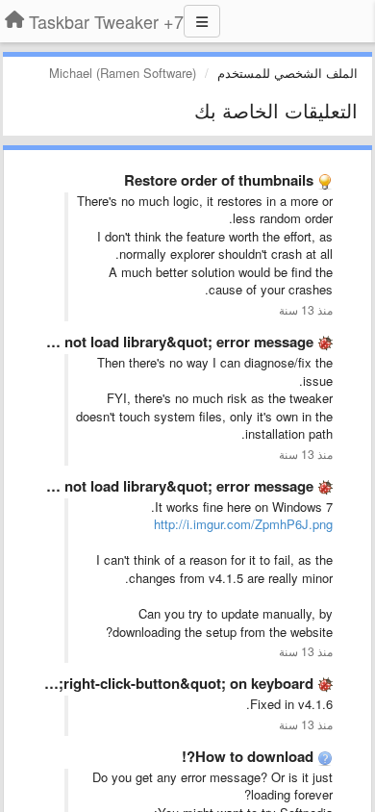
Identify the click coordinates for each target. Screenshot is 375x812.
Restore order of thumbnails (218, 179)
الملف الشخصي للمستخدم (287, 72)
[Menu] (202, 21)
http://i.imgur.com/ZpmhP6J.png (243, 524)
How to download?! (247, 756)
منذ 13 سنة (306, 309)
